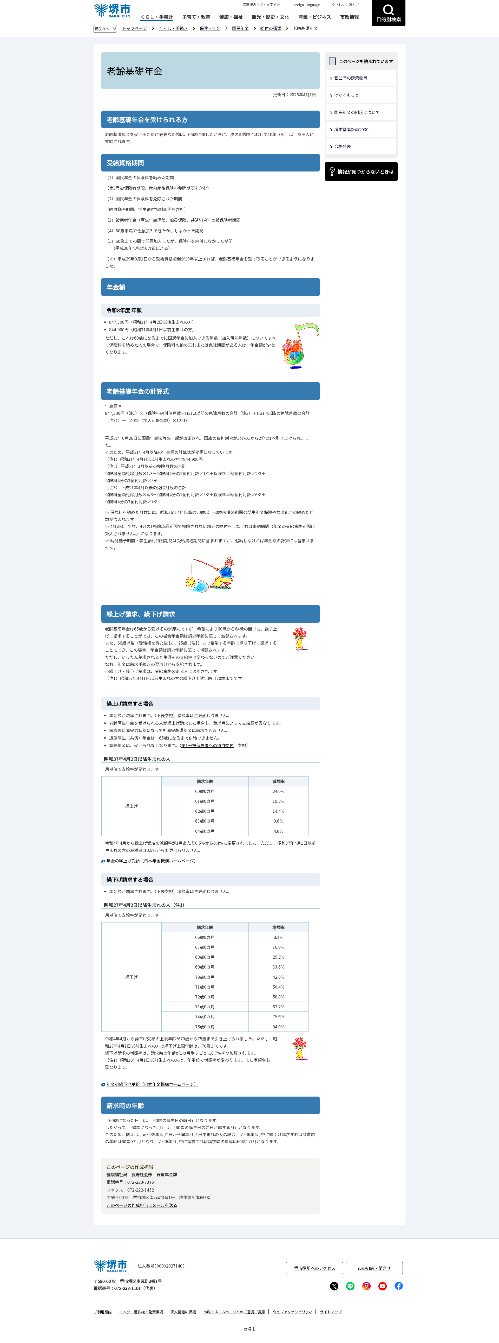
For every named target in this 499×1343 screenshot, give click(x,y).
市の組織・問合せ (374, 1268)
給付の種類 (270, 28)
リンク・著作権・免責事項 (141, 1311)
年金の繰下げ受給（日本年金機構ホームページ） (152, 1084)
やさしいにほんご (345, 4)
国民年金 (240, 28)
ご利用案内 (103, 1311)
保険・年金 (210, 28)
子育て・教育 (196, 17)
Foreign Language (306, 4)
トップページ (134, 28)
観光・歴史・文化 (270, 17)
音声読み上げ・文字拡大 (261, 4)
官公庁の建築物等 (350, 78)
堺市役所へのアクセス (314, 1268)
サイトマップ (331, 1311)
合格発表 (342, 146)
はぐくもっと (346, 95)
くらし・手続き (156, 17)
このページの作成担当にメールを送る (142, 1205)
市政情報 (349, 17)
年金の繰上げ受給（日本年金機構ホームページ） (152, 860)
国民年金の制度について (357, 112)
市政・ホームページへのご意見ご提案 (234, 1311)
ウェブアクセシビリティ (292, 1311)
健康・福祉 (231, 17)
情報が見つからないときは (366, 171)
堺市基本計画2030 (351, 129)
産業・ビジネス (314, 17)
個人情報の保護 (183, 1311)
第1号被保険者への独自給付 (207, 745)
